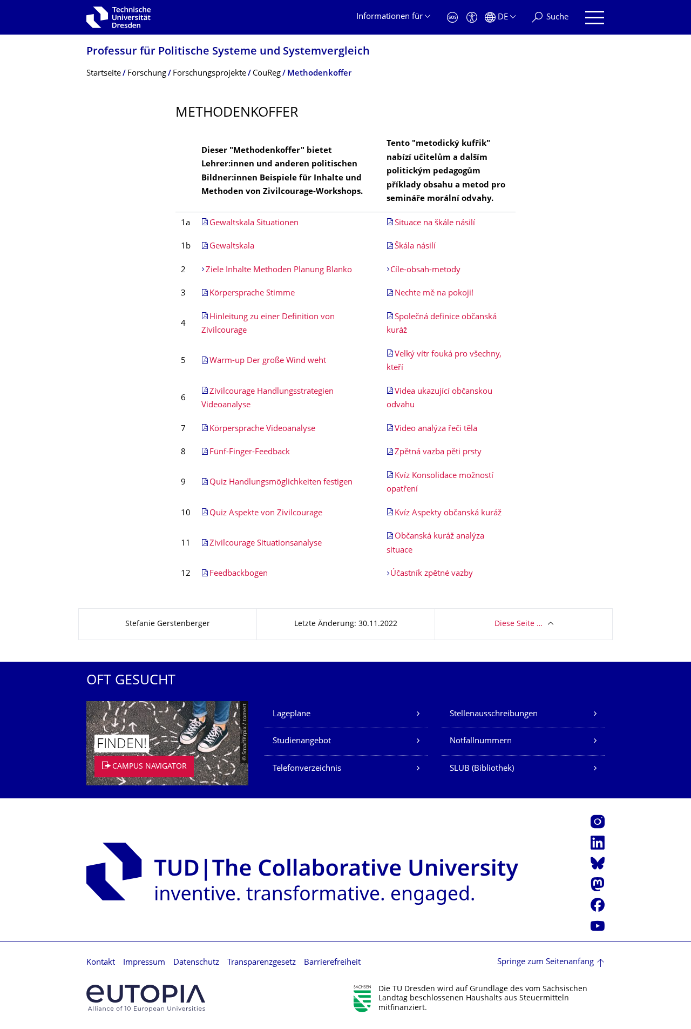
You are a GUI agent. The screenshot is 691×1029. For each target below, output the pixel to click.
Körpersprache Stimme (252, 294)
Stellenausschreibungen (494, 714)
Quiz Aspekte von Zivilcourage (265, 513)
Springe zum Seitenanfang (545, 962)
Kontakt (100, 963)
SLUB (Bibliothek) (482, 769)
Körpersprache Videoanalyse (262, 429)
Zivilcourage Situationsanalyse (265, 544)
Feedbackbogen (238, 574)
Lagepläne (291, 714)
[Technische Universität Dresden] (118, 17)
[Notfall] (452, 17)
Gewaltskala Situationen (254, 223)
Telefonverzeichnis (307, 769)
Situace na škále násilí (435, 223)
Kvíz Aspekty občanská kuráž (448, 513)
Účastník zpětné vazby (431, 574)
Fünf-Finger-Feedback (249, 452)
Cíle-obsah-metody (425, 270)
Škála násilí (415, 247)
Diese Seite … (518, 624)
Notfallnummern (481, 741)
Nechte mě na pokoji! (434, 294)
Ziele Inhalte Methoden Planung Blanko (279, 270)
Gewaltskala (231, 247)
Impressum (144, 963)
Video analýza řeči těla (436, 429)
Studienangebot (302, 741)
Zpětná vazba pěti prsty (438, 452)
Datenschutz (196, 963)
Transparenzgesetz (261, 963)
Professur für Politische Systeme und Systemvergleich (228, 52)
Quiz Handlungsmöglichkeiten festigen (281, 483)
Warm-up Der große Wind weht (267, 361)
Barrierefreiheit (332, 963)
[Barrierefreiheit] (472, 17)
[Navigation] (595, 17)
